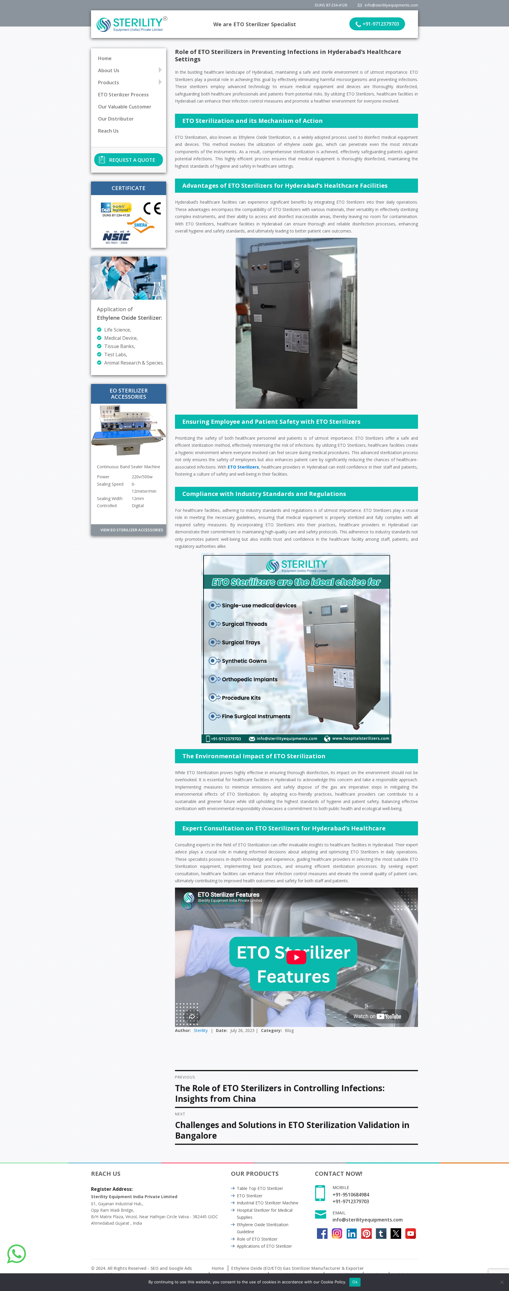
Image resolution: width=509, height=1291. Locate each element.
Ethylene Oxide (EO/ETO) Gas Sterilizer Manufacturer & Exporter (297, 1268)
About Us (108, 70)
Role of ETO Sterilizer (257, 1239)
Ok (355, 1282)
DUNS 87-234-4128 (331, 5)
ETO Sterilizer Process (123, 94)
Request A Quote (132, 159)
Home (105, 58)
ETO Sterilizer (249, 1195)
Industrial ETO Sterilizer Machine (267, 1203)
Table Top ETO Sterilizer (260, 1188)
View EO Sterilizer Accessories (131, 529)
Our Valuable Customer (124, 106)
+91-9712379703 (381, 24)
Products (108, 82)
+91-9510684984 (351, 1194)
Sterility (201, 1030)
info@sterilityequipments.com (391, 5)
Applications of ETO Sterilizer (264, 1246)
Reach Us (108, 131)
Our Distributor (116, 119)
